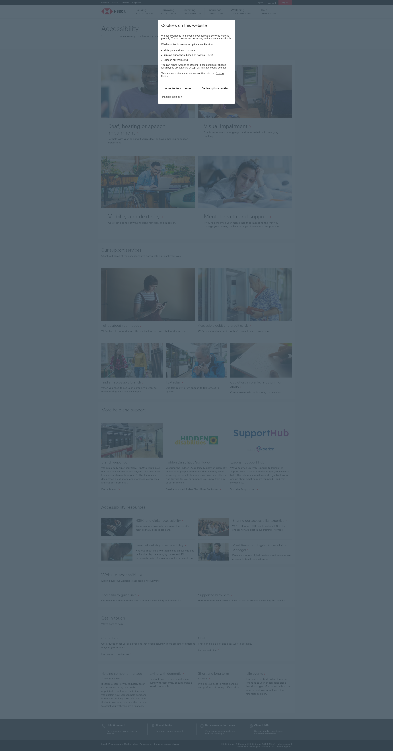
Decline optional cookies (215, 88)
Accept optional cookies (178, 88)
